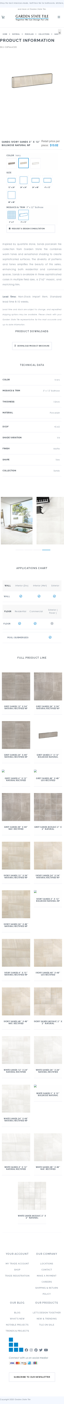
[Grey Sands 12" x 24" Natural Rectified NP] (11, 180)
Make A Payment (46, 1276)
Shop (17, 1270)
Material (16, 34)
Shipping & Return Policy (46, 1291)
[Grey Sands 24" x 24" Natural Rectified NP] (23, 180)
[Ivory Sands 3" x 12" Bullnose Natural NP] (23, 163)
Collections (44, 34)
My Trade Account (17, 1264)
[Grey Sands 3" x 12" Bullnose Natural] (11, 163)
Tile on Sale (46, 1325)
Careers (47, 1282)
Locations (46, 1264)
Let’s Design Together (47, 1313)
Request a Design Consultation (28, 229)
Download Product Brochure (33, 346)
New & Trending (47, 1319)
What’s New (17, 1319)
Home (5, 34)
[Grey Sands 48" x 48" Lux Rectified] (11, 195)
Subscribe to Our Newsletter (32, 1377)
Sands (57, 34)
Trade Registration (17, 1276)
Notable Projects (17, 1325)
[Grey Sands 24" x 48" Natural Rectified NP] (35, 180)
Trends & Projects (17, 1331)
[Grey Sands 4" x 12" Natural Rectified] (47, 180)
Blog (17, 1313)
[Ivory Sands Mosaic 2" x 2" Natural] (11, 215)
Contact (46, 1270)
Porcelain (29, 34)
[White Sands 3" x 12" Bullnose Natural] (35, 163)
